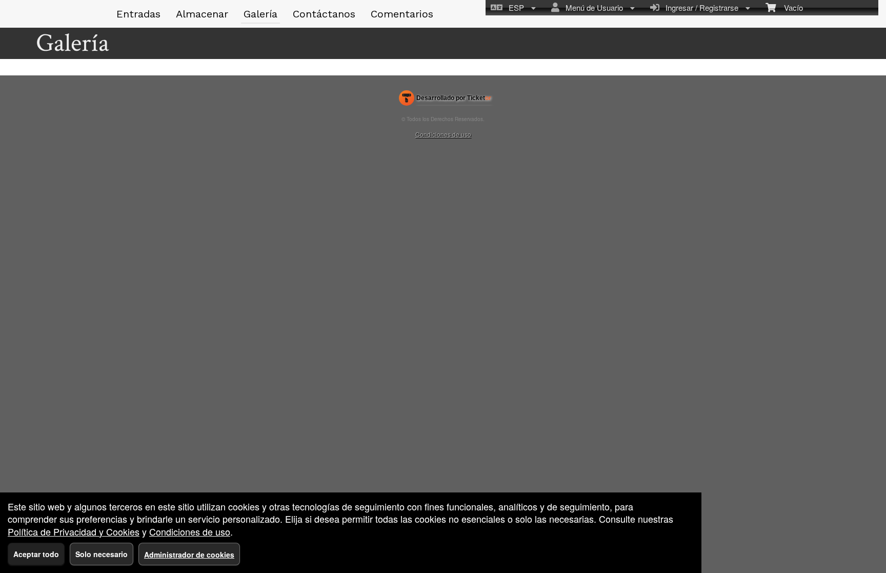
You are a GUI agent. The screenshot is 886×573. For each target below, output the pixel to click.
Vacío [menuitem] (789, 7)
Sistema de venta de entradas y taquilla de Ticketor (445, 100)
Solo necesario (101, 554)
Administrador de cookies (189, 554)
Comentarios (402, 14)
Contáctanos (324, 14)
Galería (260, 14)
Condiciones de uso (443, 134)
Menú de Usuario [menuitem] (592, 7)
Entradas (138, 14)
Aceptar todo (36, 554)
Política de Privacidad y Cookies (73, 531)
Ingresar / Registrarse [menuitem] (699, 7)
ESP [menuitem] (514, 7)
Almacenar (202, 14)
